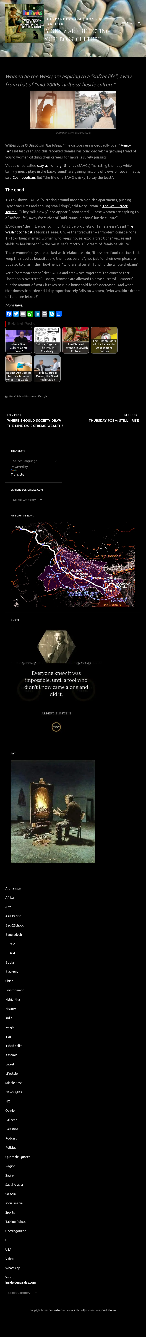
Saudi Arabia (14, 1184)
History (10, 1008)
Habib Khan (13, 999)
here (18, 305)
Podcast (11, 1138)
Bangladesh (13, 934)
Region (10, 1166)
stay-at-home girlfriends (56, 165)
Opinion (11, 1110)
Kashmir (11, 1055)
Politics (10, 1147)
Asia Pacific (13, 916)
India (8, 1018)
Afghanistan (13, 888)
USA (8, 1249)
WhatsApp (12, 1268)
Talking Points (15, 1221)
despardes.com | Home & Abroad (66, 1310)
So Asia (10, 1194)
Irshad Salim (13, 1045)
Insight (10, 1027)
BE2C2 (10, 944)
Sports (10, 1212)
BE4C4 (10, 953)
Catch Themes (108, 1310)
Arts (8, 907)
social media (14, 1203)
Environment (14, 990)
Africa (9, 897)
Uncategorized (15, 1231)
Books (9, 962)
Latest (9, 1064)
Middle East (13, 1082)
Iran (8, 1036)
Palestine (12, 1129)
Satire (9, 1175)
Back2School (17, 396)
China (9, 981)
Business (30, 396)
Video (9, 1258)
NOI (8, 1101)
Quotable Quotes (17, 1157)
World (9, 1277)
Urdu (8, 1240)
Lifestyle (42, 396)
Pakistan (11, 1120)
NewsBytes (13, 1092)
